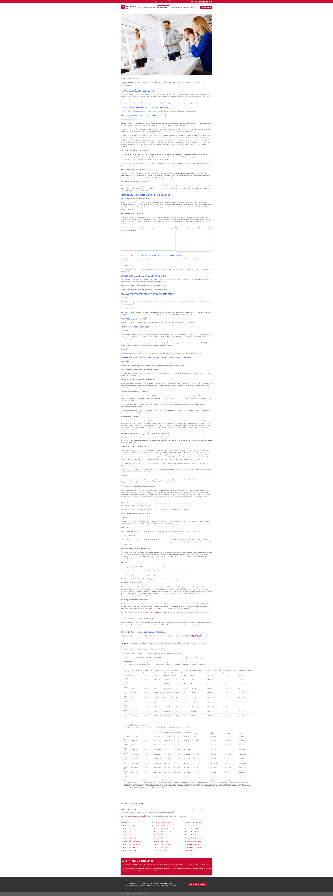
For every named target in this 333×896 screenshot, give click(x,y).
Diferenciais (185, 7)
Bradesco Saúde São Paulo (193, 841)
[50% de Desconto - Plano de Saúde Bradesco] (128, 7)
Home (140, 7)
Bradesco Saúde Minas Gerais (162, 832)
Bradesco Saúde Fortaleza (130, 850)
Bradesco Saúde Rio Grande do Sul (195, 829)
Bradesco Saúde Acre (129, 823)
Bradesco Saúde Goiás (129, 847)
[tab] (125, 643)
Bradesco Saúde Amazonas (131, 832)
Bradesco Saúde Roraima (192, 835)
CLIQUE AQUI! (195, 635)
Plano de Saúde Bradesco (152, 612)
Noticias (192, 7)
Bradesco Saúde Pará (160, 835)
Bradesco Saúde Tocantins (193, 847)
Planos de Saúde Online (161, 850)
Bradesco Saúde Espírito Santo (132, 844)
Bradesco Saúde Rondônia (192, 832)
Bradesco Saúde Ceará (129, 838)
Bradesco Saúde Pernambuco (162, 844)
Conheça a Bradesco (149, 7)
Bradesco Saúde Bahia (129, 835)
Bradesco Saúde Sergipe (192, 844)
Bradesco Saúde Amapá (130, 829)
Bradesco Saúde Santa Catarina (194, 838)
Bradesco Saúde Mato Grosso (162, 826)
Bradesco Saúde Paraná (161, 841)
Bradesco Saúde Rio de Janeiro (194, 823)
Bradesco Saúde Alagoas (130, 826)
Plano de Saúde (189, 850)
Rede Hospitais (175, 7)
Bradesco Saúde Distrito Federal (132, 841)
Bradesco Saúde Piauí (160, 847)
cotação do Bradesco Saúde (137, 816)
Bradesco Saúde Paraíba (161, 838)
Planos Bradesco (162, 7)
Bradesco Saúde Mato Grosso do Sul (164, 829)
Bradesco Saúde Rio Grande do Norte (196, 826)
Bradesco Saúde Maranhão (162, 823)
